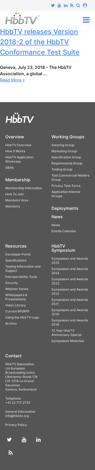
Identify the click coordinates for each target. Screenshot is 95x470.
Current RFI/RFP (17, 311)
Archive (11, 323)
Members (12, 206)
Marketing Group (64, 151)
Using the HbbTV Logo (22, 317)
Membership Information (23, 188)
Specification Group (66, 157)
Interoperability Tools (21, 277)
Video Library (15, 305)
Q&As (9, 167)
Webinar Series (16, 289)
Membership (17, 179)
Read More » (12, 80)
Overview (14, 136)
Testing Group (61, 169)
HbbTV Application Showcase (19, 159)
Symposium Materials (67, 341)
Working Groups (67, 136)
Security (11, 283)
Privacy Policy (16, 425)
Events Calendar (63, 231)
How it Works (15, 151)
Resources (16, 246)
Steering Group (62, 145)
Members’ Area (16, 200)
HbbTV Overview (18, 145)
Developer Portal (18, 254)
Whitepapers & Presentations (16, 297)
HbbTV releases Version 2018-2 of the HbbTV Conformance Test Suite (39, 41)
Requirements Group (66, 163)
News (57, 216)
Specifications (15, 260)
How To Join (14, 194)
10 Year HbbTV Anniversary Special (66, 333)
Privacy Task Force (65, 186)
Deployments (64, 208)
